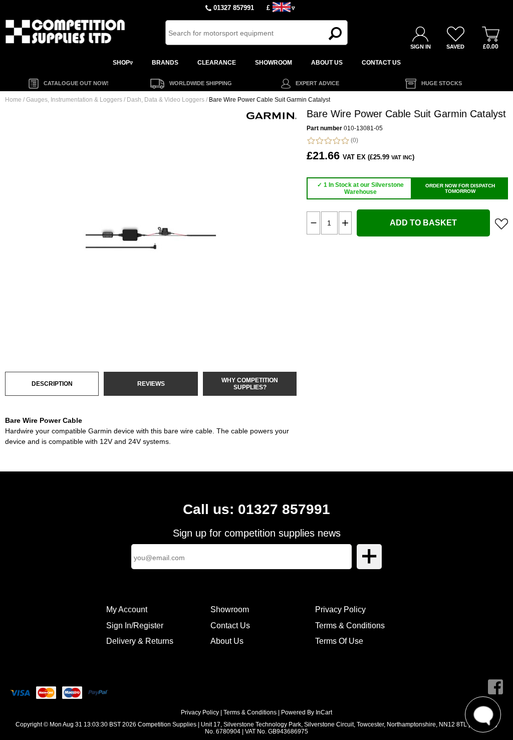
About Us (226, 641)
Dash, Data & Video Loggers (165, 99)
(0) (353, 140)
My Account (126, 609)
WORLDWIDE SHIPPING (200, 83)
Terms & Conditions (350, 625)
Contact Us (230, 625)
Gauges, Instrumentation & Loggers (74, 99)
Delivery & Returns (139, 641)
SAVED (455, 47)
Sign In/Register (134, 625)
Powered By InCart (306, 712)
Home (13, 99)
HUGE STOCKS (441, 83)
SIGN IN (420, 47)
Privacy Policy (340, 609)
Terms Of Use (339, 641)
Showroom (229, 609)
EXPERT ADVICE (317, 83)
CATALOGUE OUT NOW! (76, 83)
